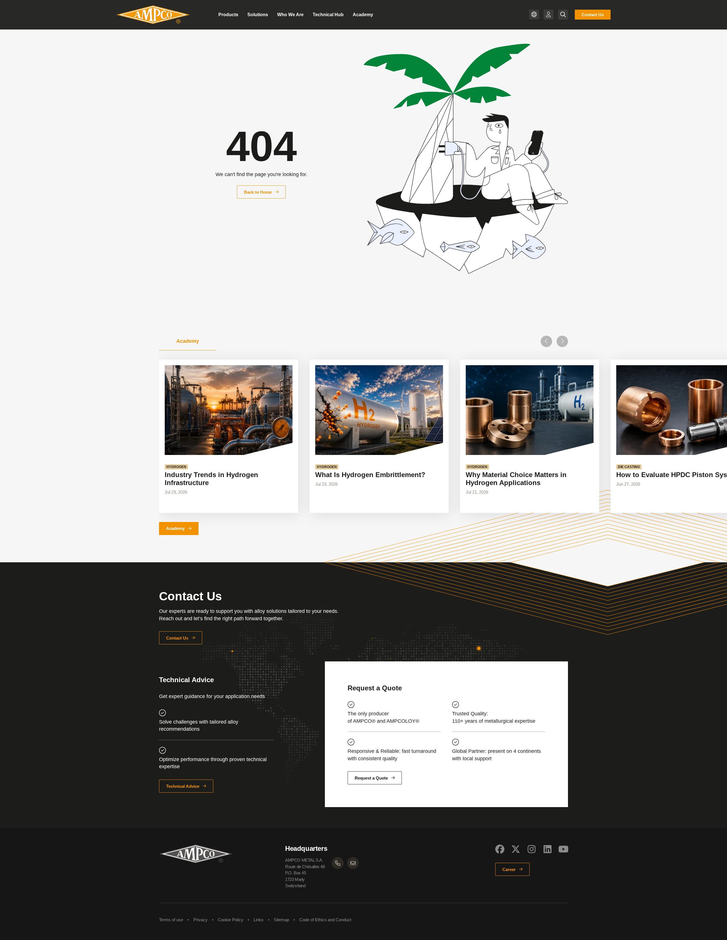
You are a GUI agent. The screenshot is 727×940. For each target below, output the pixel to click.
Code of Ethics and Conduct (325, 919)
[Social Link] (499, 849)
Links (259, 919)
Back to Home (258, 192)
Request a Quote (371, 778)
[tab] (187, 341)
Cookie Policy (230, 919)
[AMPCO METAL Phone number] (338, 863)
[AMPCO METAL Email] (353, 863)
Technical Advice (182, 786)
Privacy (200, 919)
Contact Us (593, 14)
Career (509, 869)
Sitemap (281, 919)
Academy (175, 528)
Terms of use (171, 919)
